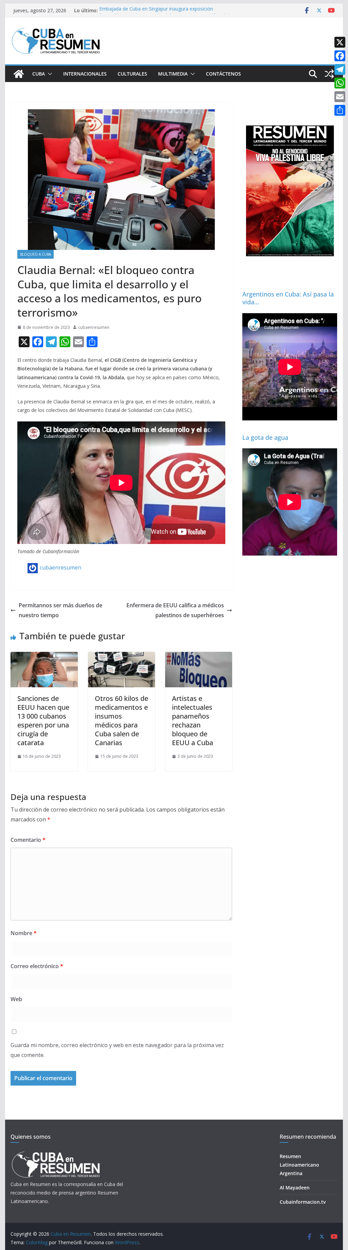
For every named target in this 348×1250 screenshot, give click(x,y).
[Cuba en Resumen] (19, 74)
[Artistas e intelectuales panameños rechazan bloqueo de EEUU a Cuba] (198, 656)
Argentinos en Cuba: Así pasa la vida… (288, 298)
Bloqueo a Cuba (35, 254)
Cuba (38, 73)
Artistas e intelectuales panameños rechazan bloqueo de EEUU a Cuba (192, 720)
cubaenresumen (93, 327)
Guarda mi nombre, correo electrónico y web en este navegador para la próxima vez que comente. (117, 1050)
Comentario (28, 840)
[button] (48, 74)
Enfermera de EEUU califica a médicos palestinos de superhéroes (175, 610)
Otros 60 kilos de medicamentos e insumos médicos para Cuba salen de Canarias (121, 720)
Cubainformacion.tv (303, 1202)
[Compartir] (340, 110)
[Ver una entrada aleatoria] (329, 74)
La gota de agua (265, 437)
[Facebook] (340, 56)
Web (16, 999)
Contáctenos (223, 73)
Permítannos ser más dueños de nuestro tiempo (60, 610)
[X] (340, 42)
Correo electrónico (37, 966)
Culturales (132, 73)
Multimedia (173, 73)
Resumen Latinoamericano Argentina (299, 1164)
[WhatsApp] (340, 83)
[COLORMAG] (56, 1153)
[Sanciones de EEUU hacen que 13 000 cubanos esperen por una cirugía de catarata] (44, 656)
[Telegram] (340, 69)
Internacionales (85, 73)
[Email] (340, 96)
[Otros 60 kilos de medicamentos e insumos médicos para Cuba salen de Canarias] (121, 656)
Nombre (24, 933)
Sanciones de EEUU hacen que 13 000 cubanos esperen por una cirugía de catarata (43, 720)
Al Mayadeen (295, 1187)
